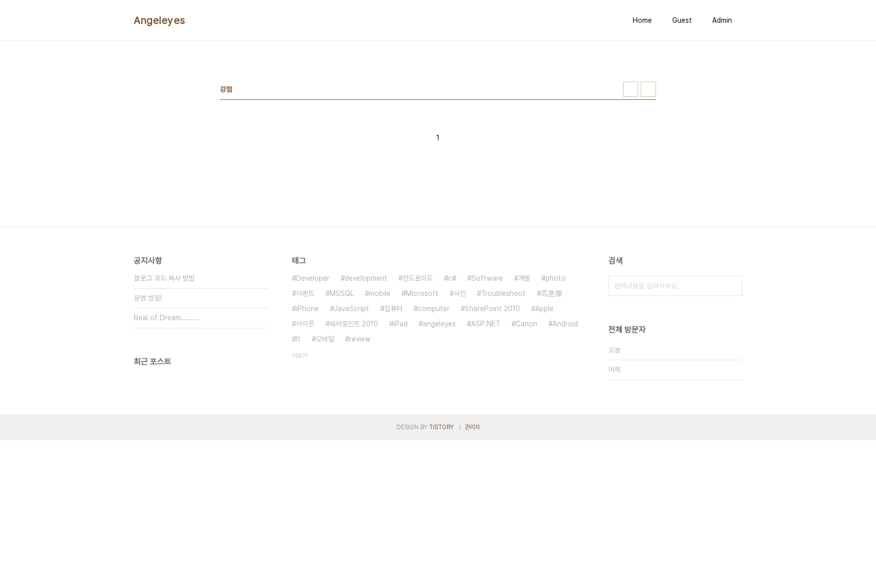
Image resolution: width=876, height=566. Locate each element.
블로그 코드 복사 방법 (164, 278)
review (360, 339)
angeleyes (439, 324)
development (366, 278)
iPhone (307, 309)
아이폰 (305, 324)
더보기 (299, 355)
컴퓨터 (393, 309)
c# (452, 278)
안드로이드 (418, 278)
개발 (524, 278)
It (298, 339)
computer (434, 309)
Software (487, 278)
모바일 (325, 339)
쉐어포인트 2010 (354, 324)
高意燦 (551, 293)
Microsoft (422, 293)
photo (555, 278)
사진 (460, 293)
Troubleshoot (503, 293)
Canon (526, 324)
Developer (313, 278)
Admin (722, 20)
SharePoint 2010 (492, 309)
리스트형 (648, 89)
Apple (544, 309)
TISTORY (441, 427)
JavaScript (351, 309)
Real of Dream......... (166, 318)
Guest (682, 20)
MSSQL (342, 293)
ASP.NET (485, 324)
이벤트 (305, 293)
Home (642, 20)
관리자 (472, 427)
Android (565, 324)
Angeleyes (160, 20)
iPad (400, 324)
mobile (379, 293)
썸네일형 (630, 89)
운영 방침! (148, 298)
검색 (732, 285)
